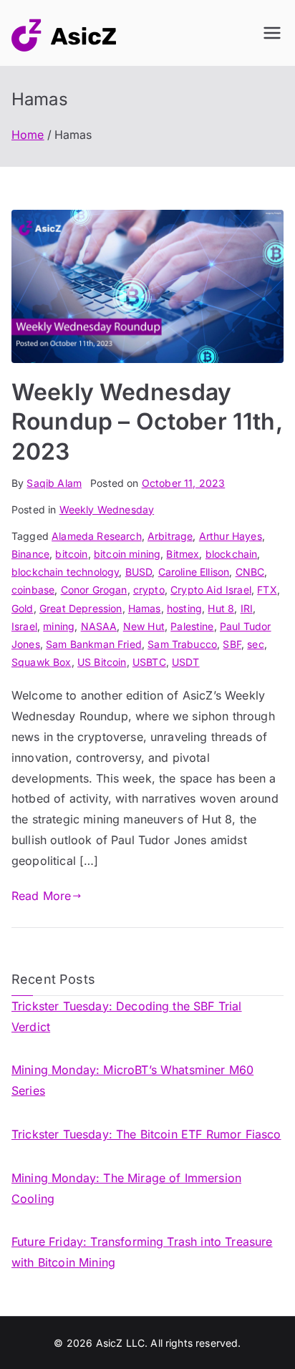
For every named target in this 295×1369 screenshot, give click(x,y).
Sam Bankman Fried (94, 644)
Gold (22, 608)
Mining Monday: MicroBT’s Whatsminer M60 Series (132, 1080)
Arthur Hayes (230, 536)
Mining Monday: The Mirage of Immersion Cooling (126, 1188)
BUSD (139, 572)
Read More (41, 896)
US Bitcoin (102, 662)
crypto (149, 590)
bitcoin (71, 554)
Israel (24, 626)
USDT (186, 662)
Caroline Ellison (194, 572)
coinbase (32, 590)
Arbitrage (170, 536)
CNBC (250, 572)
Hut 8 (221, 608)
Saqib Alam (54, 483)
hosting (184, 608)
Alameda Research (97, 536)
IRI (247, 608)
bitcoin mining (127, 554)
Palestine (191, 626)
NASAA (99, 626)
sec (255, 644)
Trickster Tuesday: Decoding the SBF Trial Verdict (126, 1016)
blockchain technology (65, 572)
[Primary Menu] (272, 33)
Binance (30, 554)
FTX (266, 590)
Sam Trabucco (182, 644)
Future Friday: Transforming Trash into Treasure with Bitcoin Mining (142, 1251)
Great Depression (80, 608)
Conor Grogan (94, 590)
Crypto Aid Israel (210, 590)
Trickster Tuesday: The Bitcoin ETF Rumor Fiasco (146, 1134)
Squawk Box (41, 662)
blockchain (231, 554)
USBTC (149, 662)
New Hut (144, 626)
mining (58, 626)
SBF (232, 644)
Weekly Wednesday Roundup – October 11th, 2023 (146, 421)
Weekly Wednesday (107, 509)
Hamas (144, 608)
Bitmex (182, 554)
